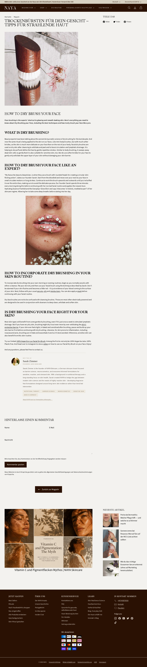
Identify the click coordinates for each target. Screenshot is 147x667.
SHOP (42, 8)
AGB (95, 662)
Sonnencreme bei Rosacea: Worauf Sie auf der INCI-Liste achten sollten (130, 535)
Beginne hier (28, 8)
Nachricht (9, 440)
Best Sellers (13, 600)
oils (45, 291)
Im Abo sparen (40, 611)
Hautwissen (104, 8)
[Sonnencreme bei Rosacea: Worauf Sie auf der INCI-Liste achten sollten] (111, 543)
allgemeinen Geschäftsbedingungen (58, 472)
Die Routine (56, 8)
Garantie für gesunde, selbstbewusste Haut (69, 608)
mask (79, 291)
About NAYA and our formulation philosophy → (38, 399)
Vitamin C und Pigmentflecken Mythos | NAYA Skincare (48, 570)
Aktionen (64, 621)
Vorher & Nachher (94, 607)
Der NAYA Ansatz (41, 600)
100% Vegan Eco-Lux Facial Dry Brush (31, 341)
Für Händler (65, 617)
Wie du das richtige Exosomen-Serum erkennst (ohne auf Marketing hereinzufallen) (131, 566)
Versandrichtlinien (54, 662)
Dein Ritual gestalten (16, 621)
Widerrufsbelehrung (69, 662)
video (46, 344)
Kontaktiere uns (67, 600)
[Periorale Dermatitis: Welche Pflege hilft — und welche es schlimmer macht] (111, 520)
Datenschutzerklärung (85, 662)
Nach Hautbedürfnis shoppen (19, 607)
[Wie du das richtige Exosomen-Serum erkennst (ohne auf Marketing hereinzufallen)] (111, 568)
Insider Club (39, 614)
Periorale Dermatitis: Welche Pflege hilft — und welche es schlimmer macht (130, 519)
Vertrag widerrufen (68, 624)
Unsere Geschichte (41, 604)
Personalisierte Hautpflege (79, 8)
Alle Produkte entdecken (17, 614)
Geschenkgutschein (16, 618)
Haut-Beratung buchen (69, 614)
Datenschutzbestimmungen (83, 472)
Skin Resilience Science (96, 600)
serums (40, 291)
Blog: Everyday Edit (95, 611)
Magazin (16, 17)
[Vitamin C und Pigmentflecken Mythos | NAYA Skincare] (48, 538)
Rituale (11, 604)
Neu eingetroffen (15, 611)
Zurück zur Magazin (50, 489)
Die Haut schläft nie (95, 614)
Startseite (8, 17)
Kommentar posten (15, 464)
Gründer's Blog (93, 618)
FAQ (62, 604)
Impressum (102, 662)
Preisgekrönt (39, 607)
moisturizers (55, 291)
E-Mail (51, 427)
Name (7, 427)
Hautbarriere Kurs (94, 604)
